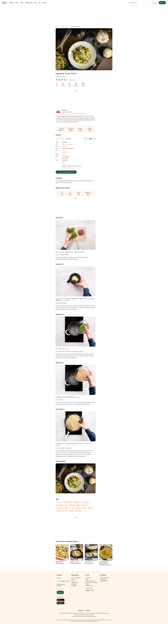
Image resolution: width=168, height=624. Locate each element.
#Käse (66, 505)
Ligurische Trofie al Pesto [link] (75, 26)
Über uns (73, 579)
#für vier (84, 508)
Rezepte (57, 26)
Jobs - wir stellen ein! (75, 577)
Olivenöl (64, 150)
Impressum (88, 577)
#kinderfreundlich (67, 502)
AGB (87, 579)
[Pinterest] (66, 581)
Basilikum (64, 146)
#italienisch (59, 502)
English (92, 590)
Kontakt (87, 584)
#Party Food (72, 505)
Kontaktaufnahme (104, 581)
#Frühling (65, 511)
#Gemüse (58, 511)
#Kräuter (90, 508)
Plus (73, 585)
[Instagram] (60, 581)
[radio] (57, 80)
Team (72, 581)
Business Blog (103, 579)
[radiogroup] (62, 80)
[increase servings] (63, 139)
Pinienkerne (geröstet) (67, 144)
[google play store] (63, 603)
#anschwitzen (78, 511)
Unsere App (73, 584)
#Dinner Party (59, 508)
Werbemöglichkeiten (104, 577)
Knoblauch (64, 154)
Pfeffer (63, 164)
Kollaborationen (74, 582)
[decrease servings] (57, 139)
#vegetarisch (86, 502)
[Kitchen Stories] (4, 3)
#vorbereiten (84, 505)
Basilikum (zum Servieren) (68, 168)
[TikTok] (62, 581)
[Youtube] (64, 581)
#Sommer (71, 511)
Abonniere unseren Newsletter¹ (61, 585)
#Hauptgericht (59, 505)
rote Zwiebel (65, 152)
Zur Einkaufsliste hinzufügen (67, 172)
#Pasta (78, 505)
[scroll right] (114, 551)
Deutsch (87, 590)
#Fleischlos (67, 508)
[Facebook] (58, 581)
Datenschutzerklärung (91, 581)
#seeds (73, 508)
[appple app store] (63, 600)
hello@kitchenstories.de (104, 613)
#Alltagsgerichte (77, 502)
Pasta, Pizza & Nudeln (64, 26)
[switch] (89, 138)
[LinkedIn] (68, 581)
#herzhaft (78, 508)
